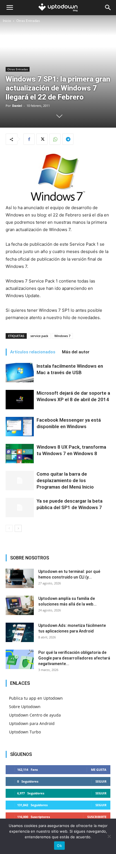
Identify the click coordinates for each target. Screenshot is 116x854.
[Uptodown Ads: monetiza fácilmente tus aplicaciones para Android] (20, 632)
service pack (39, 336)
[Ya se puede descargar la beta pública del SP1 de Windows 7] (20, 507)
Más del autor (76, 351)
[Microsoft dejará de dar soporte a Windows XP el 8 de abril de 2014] (20, 399)
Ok (59, 845)
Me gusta (98, 769)
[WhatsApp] (55, 139)
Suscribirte (96, 817)
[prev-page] (9, 528)
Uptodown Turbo (25, 732)
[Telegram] (67, 139)
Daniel (17, 105)
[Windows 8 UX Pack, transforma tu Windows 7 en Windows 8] (20, 453)
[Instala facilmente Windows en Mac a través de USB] (20, 372)
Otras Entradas (28, 20)
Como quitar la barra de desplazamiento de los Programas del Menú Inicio (65, 480)
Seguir (100, 781)
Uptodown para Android (32, 723)
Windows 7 (62, 336)
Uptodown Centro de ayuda (35, 715)
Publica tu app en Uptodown (36, 698)
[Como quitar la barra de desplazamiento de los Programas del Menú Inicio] (20, 480)
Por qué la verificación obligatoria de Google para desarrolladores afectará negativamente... (74, 658)
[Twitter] (42, 139)
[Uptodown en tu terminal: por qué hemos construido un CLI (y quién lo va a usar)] (20, 578)
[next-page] (18, 528)
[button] (10, 7)
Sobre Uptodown (25, 706)
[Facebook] (29, 139)
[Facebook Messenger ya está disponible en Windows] (20, 426)
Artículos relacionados (32, 351)
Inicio (7, 20)
